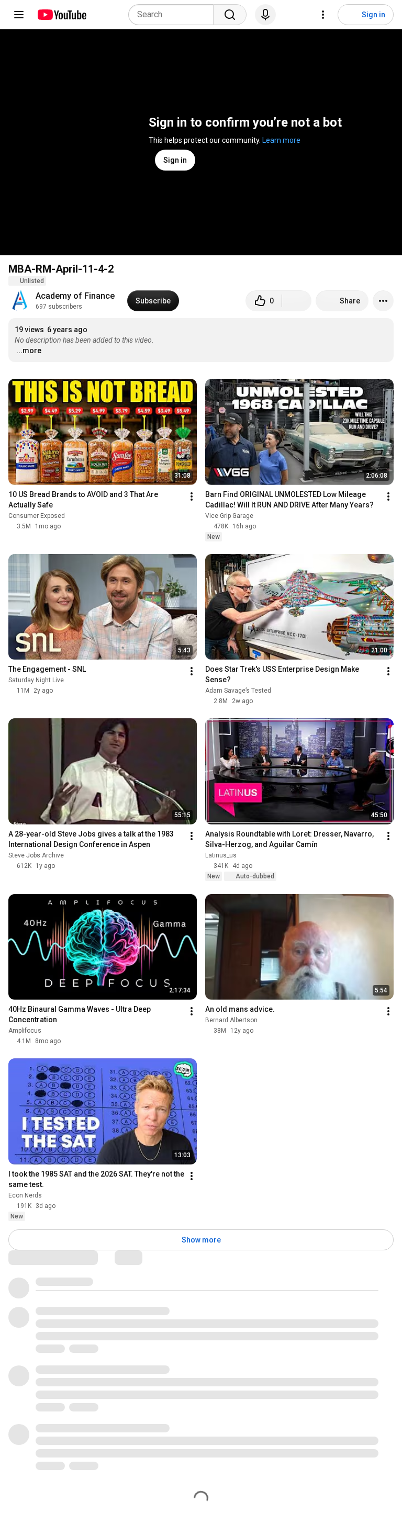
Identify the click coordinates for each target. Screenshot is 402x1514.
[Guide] (19, 14)
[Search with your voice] (265, 14)
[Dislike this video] (296, 300)
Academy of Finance (75, 296)
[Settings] (323, 14)
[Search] (230, 14)
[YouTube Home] (61, 14)
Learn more (281, 140)
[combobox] (174, 14)
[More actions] (383, 300)
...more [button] (28, 350)
